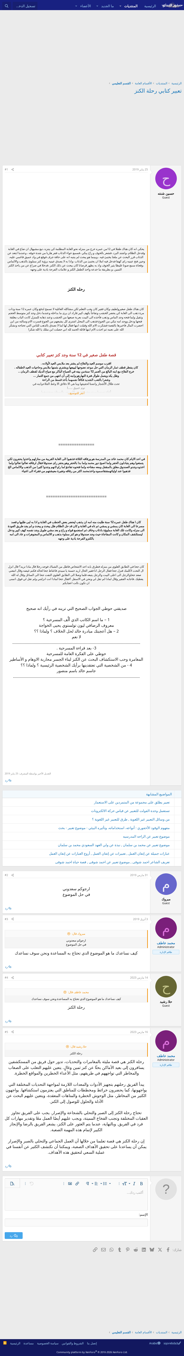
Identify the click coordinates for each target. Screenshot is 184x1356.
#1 (6, 169)
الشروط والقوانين (73, 1343)
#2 (6, 875)
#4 (6, 977)
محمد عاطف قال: (78, 992)
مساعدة (29, 1343)
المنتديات (131, 6)
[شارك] (12, 169)
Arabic (153, 1343)
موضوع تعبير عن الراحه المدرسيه (146, 836)
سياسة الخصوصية (48, 1343)
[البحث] (6, 6)
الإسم (144, 1214)
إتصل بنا (92, 1343)
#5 (6, 1032)
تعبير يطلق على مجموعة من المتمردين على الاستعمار (132, 802)
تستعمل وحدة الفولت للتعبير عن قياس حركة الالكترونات (130, 810)
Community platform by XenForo (92, 1352)
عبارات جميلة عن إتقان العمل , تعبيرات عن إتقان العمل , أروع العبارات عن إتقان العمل (109, 853)
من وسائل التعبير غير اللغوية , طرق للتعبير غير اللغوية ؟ (131, 819)
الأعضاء (85, 6)
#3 (6, 919)
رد (6, 780)
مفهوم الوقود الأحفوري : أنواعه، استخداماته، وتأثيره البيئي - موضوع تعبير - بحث (114, 827)
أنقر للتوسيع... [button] (76, 393)
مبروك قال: (78, 934)
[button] (120, 6)
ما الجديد (107, 6)
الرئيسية (150, 6)
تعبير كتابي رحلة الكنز (158, 90)
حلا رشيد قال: (78, 1046)
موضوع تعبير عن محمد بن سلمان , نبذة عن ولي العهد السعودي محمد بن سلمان (114, 845)
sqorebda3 (171, 1343)
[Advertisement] (92, 43)
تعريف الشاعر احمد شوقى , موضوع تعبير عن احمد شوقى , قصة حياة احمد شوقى (112, 862)
